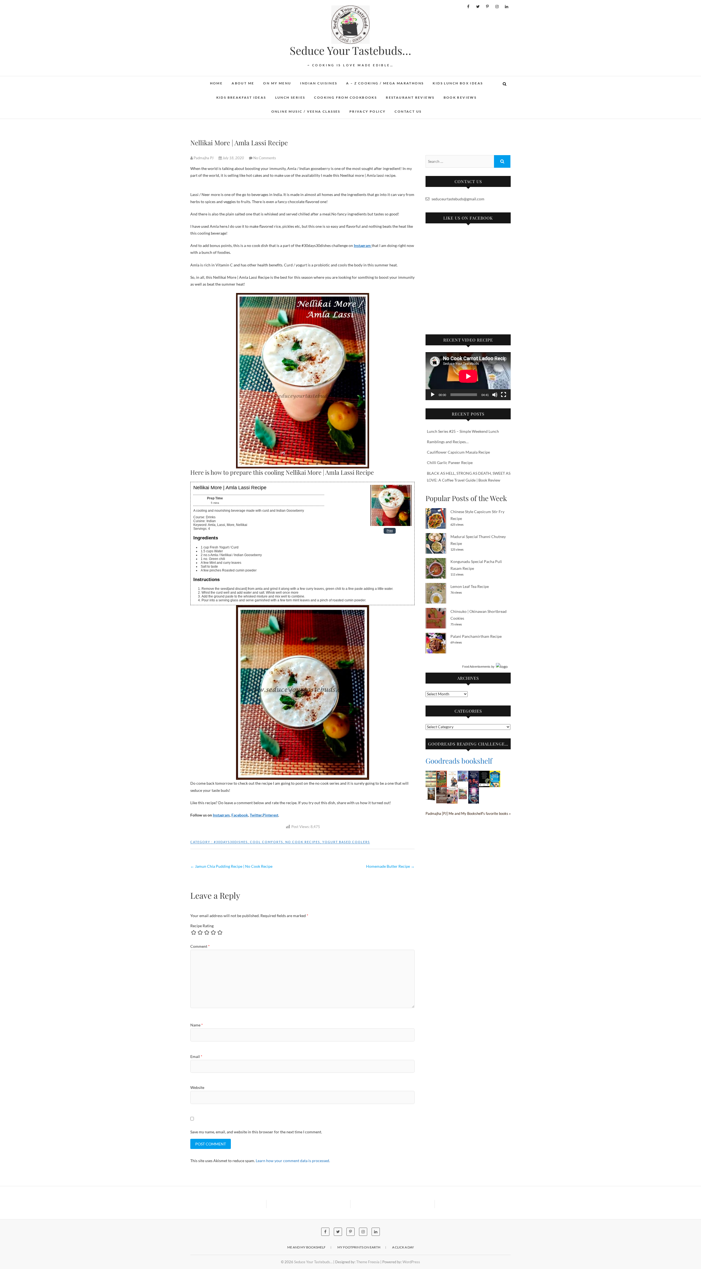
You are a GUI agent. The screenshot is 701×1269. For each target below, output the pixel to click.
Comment (200, 946)
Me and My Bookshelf (306, 1247)
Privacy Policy (367, 111)
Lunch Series (290, 97)
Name (196, 1025)
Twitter (256, 815)
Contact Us (408, 111)
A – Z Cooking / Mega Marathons (385, 83)
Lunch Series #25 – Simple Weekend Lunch (463, 431)
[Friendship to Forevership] (463, 790)
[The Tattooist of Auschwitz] (431, 774)
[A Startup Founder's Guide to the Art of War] (452, 774)
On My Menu (277, 83)
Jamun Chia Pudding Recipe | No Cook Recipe (231, 866)
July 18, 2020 (233, 158)
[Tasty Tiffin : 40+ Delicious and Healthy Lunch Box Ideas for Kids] (495, 774)
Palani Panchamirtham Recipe (476, 636)
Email (196, 1056)
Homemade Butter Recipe (390, 866)
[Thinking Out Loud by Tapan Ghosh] (441, 790)
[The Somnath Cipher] (431, 790)
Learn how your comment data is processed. (293, 1160)
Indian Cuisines (318, 83)
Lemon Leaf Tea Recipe (469, 586)
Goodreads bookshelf (459, 761)
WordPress (411, 1262)
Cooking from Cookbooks (345, 97)
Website (197, 1087)
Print (390, 530)
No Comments (264, 158)
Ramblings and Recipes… (448, 441)
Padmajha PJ (203, 158)
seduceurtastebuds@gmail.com (457, 199)
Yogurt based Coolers (346, 842)
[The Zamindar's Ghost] (441, 774)
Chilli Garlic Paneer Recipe (450, 462)
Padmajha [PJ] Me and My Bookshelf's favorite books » (468, 814)
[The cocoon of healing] (484, 774)
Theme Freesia (368, 1262)
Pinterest (270, 815)
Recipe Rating (202, 925)
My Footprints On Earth (358, 1247)
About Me (243, 83)
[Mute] (495, 394)
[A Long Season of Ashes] (473, 774)
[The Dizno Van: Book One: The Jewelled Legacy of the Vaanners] (473, 790)
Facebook (239, 815)
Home (216, 83)
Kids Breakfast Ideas (241, 97)
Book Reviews (460, 97)
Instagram (221, 815)
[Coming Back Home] (452, 790)
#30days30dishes (231, 842)
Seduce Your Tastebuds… (350, 50)
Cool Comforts (266, 842)
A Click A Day (403, 1247)
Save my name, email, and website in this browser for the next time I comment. (256, 1131)
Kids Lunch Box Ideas (458, 83)
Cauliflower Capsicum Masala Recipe (458, 452)
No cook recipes (302, 842)
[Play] (432, 394)
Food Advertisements (476, 666)
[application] (468, 376)
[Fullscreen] (503, 394)
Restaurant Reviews (410, 97)
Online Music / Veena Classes (305, 111)
